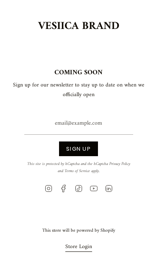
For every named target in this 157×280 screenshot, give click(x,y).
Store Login (78, 246)
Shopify (107, 230)
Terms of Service (77, 171)
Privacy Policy (119, 163)
